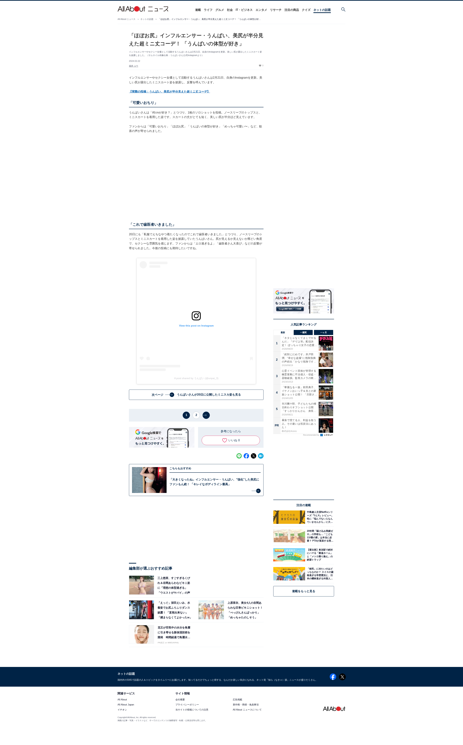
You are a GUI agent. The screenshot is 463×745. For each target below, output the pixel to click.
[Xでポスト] (253, 456)
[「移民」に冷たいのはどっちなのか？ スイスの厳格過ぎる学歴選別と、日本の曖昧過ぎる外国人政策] (319, 573)
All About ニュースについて (247, 710)
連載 (198, 9)
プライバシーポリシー (187, 705)
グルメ (219, 9)
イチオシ (122, 710)
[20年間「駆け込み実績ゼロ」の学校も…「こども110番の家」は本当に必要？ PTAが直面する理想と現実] (319, 536)
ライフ (208, 9)
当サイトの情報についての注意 (191, 710)
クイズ (306, 9)
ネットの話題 (322, 9)
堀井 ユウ (133, 66)
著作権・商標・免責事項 (246, 705)
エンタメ (261, 9)
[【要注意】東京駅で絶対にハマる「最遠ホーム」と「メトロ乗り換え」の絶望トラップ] (319, 554)
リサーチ (276, 9)
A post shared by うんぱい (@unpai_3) (196, 378)
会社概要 (180, 700)
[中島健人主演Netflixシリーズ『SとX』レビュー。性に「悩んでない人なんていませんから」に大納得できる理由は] (319, 517)
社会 (230, 9)
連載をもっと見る (303, 591)
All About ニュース (126, 19)
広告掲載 (237, 700)
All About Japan (126, 705)
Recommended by (311, 435)
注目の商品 (291, 9)
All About (122, 700)
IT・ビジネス (244, 9)
